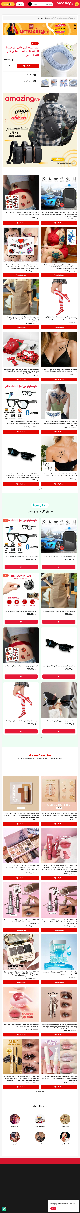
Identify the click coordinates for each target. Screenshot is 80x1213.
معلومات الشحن (55, 1181)
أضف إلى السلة (29, 66)
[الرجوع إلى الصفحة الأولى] (4, 18)
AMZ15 (56, 1161)
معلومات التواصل (55, 1183)
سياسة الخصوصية (55, 1176)
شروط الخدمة (56, 1174)
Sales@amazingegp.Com (11, 1181)
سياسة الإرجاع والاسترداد (53, 1178)
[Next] (74, 58)
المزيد (40, 489)
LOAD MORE (40, 1091)
